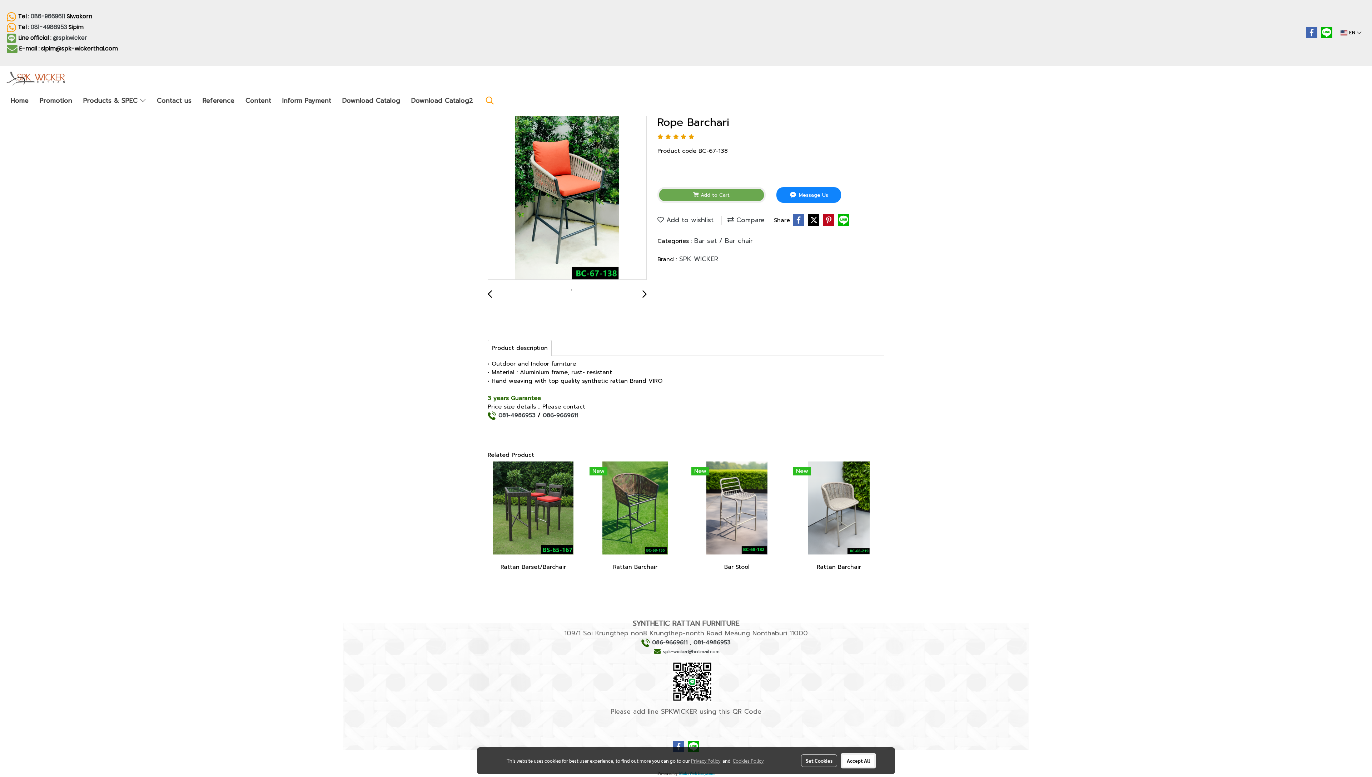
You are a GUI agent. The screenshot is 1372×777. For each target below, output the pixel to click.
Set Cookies (819, 760)
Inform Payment (306, 101)
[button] (490, 100)
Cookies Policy (748, 760)
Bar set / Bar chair (723, 241)
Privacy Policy (705, 760)
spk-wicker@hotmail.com (691, 651)
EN (1352, 32)
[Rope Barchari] (567, 198)
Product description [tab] (520, 348)
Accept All (858, 760)
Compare (749, 220)
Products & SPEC (111, 101)
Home (20, 101)
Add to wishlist (689, 220)
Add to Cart (714, 195)
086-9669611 (48, 16)
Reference (218, 101)
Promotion (56, 101)
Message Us (812, 195)
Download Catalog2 (442, 101)
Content (258, 101)
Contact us (174, 101)
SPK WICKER (698, 259)
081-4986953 (49, 27)
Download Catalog (371, 101)
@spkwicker (71, 38)
